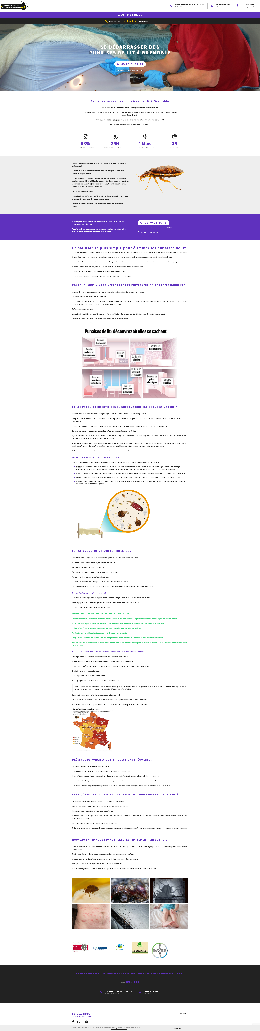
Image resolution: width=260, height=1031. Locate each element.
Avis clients (183, 1014)
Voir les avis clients (146, 21)
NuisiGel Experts (84, 846)
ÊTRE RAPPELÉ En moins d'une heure (130, 70)
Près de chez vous (249, 6)
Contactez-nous (223, 6)
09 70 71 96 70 (132, 64)
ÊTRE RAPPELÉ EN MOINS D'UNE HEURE (189, 6)
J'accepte (177, 1028)
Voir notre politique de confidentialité (119, 1029)
